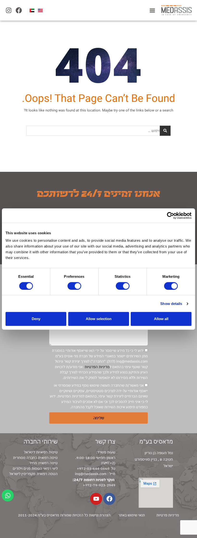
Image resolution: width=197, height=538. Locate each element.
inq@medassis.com (90, 473)
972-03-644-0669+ (93, 468)
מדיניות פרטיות (167, 515)
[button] (152, 10)
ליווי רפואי (50, 468)
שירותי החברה (41, 441)
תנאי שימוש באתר (131, 515)
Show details (171, 304)
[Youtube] (96, 499)
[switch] (74, 286)
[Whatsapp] (8, 495)
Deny (36, 319)
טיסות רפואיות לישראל (41, 452)
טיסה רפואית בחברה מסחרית (35, 457)
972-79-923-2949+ (99, 485)
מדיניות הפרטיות (97, 367)
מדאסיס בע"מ (156, 441)
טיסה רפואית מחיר (43, 463)
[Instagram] (8, 10)
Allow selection (98, 319)
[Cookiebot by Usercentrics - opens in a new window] (170, 215)
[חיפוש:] (98, 131)
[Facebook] (18, 10)
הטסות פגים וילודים (27, 468)
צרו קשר (105, 441)
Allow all (161, 319)
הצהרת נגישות (100, 515)
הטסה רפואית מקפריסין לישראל (33, 473)
